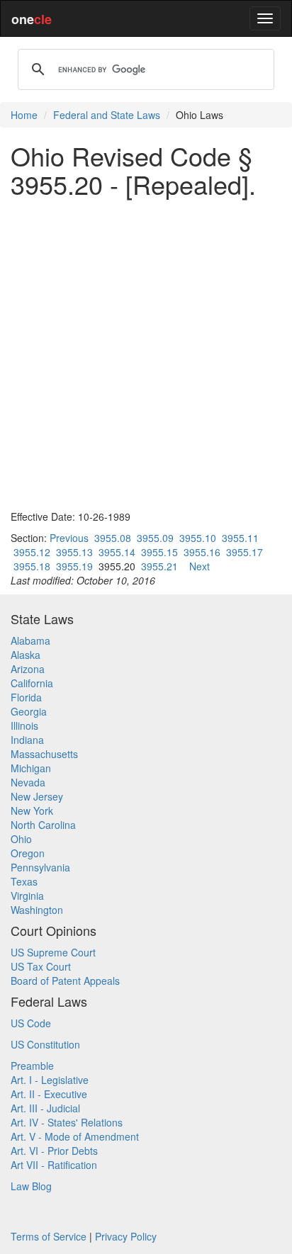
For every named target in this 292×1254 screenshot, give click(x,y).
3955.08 (112, 538)
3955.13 (74, 552)
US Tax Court (41, 966)
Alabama (30, 640)
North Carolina (43, 825)
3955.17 (244, 552)
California (32, 683)
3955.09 (155, 538)
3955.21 (159, 566)
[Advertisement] (146, 353)
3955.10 (197, 538)
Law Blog (31, 1186)
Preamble (32, 1065)
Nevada (28, 782)
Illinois (24, 725)
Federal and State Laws (106, 115)
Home (24, 115)
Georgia (29, 711)
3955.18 (31, 566)
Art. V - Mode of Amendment (75, 1136)
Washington (37, 910)
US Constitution (45, 1044)
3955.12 (31, 552)
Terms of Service (48, 1236)
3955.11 (240, 538)
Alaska (25, 655)
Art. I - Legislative (50, 1080)
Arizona (28, 669)
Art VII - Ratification (54, 1165)
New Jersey (37, 796)
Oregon (28, 853)
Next (199, 566)
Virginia (27, 895)
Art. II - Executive (49, 1094)
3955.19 (74, 566)
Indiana (27, 740)
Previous (69, 538)
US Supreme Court (53, 952)
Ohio (21, 839)
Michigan (31, 768)
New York (32, 810)
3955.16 (202, 552)
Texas (24, 881)
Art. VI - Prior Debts (54, 1150)
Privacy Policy (126, 1236)
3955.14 (117, 552)
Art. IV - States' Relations (67, 1122)
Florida (26, 697)
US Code (31, 1023)
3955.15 (159, 552)
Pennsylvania (40, 867)
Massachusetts (44, 754)
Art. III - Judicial (45, 1108)
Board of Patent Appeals (65, 980)
